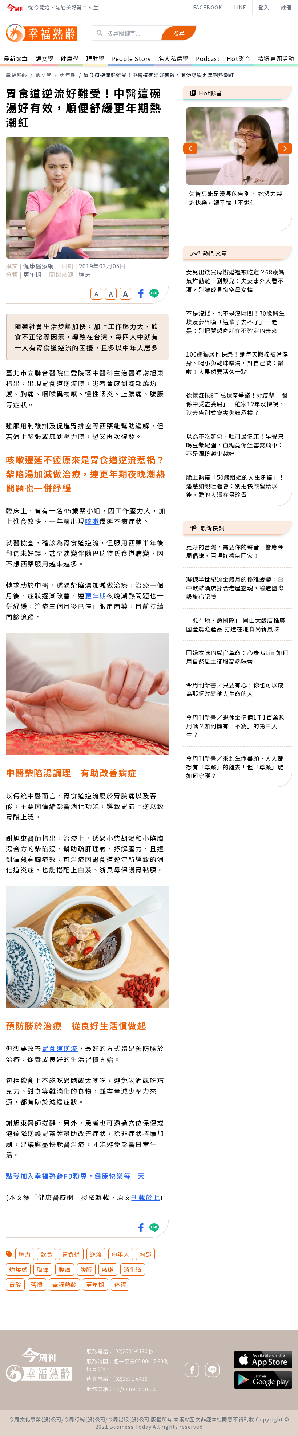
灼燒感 (18, 1269)
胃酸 (15, 1284)
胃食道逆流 (60, 1048)
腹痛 (65, 1269)
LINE (240, 7)
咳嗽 (92, 521)
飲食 (46, 1254)
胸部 (145, 1254)
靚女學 (44, 74)
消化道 (133, 1269)
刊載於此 (145, 1197)
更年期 (68, 74)
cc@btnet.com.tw (135, 1388)
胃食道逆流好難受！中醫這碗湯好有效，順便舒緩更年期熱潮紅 (159, 74)
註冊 (286, 7)
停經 (120, 1284)
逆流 (96, 1254)
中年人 (121, 1254)
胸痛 (43, 1269)
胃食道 (71, 1254)
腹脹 (86, 1269)
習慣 (37, 1284)
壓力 (25, 1254)
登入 (263, 7)
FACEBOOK (207, 7)
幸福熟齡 (16, 74)
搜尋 (179, 33)
